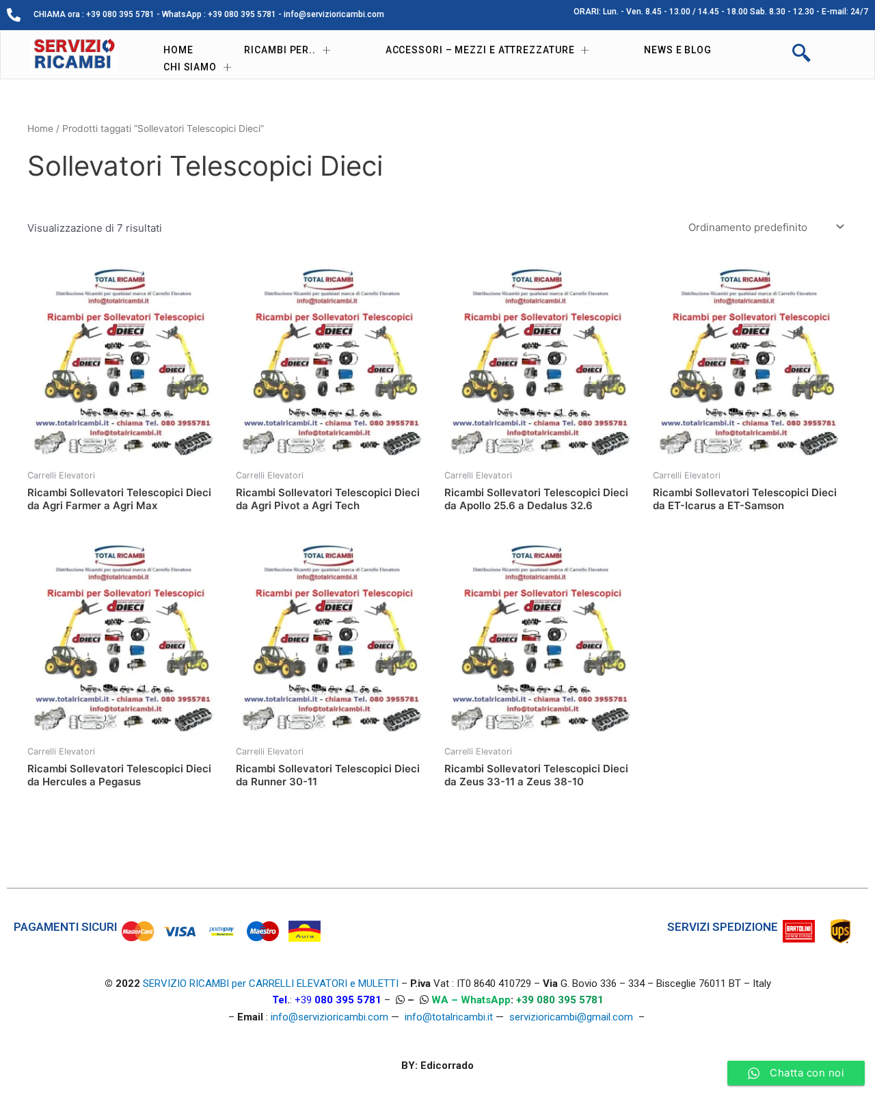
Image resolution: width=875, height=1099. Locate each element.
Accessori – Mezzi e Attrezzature (480, 49)
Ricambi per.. (280, 49)
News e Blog (678, 49)
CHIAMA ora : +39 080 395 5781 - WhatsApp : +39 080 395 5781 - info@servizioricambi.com (208, 14)
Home (178, 49)
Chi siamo (190, 67)
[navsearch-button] (801, 54)
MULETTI (378, 983)
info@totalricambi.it (449, 1017)
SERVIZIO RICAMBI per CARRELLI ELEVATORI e (250, 983)
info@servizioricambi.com (329, 1017)
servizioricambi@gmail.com (571, 1017)
